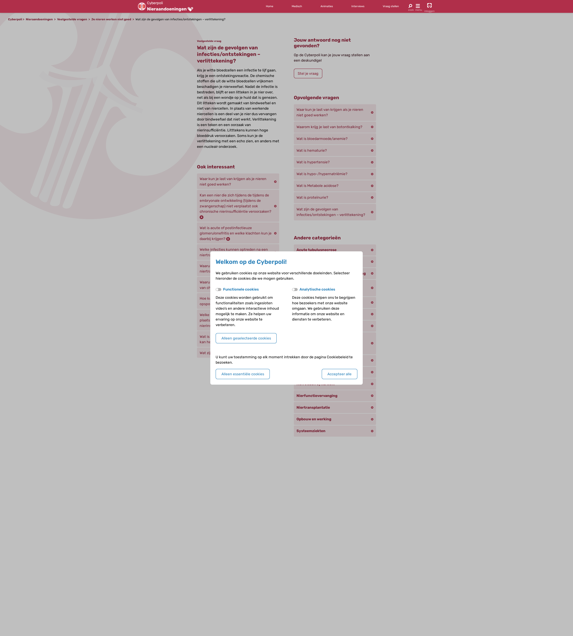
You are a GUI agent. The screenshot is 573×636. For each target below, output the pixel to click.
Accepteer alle (339, 374)
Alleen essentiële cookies (242, 374)
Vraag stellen (391, 6)
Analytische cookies (317, 289)
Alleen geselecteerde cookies (246, 338)
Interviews (357, 6)
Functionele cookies (241, 289)
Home (269, 6)
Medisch (297, 6)
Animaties (327, 6)
